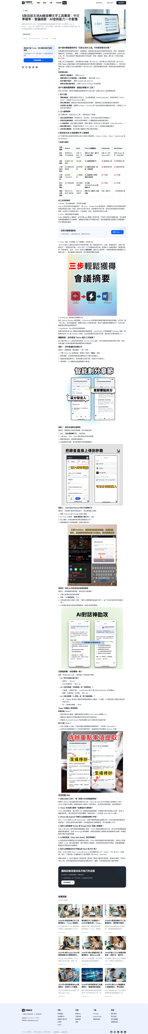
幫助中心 (78, 1014)
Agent (59, 1025)
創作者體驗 (114, 1019)
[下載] (53, 2)
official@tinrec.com (32, 1020)
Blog (64, 3)
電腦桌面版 (96, 1019)
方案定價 (58, 3)
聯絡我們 (78, 1019)
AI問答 (60, 1022)
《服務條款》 (56, 1032)
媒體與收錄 (114, 1022)
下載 (50, 3)
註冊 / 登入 (110, 3)
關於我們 (113, 1014)
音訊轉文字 (61, 1016)
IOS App (95, 1014)
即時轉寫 (60, 1014)
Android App (97, 1016)
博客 (76, 1022)
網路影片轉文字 (62, 1019)
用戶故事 (113, 1016)
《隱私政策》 (64, 1032)
